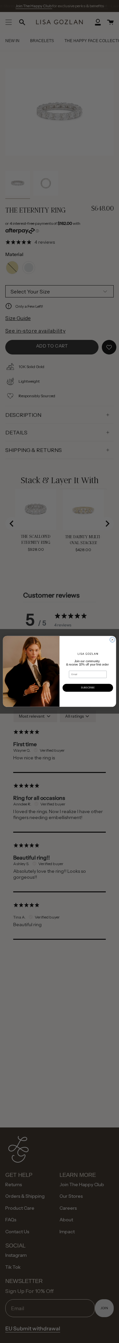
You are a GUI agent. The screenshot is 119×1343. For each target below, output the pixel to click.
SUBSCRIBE (88, 687)
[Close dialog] (112, 639)
